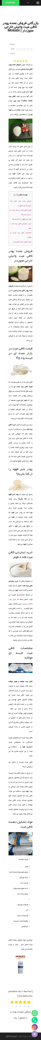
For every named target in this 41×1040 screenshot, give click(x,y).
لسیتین (25, 604)
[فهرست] (38, 3)
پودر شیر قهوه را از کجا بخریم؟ (21, 219)
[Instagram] (35, 1027)
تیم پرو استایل (11, 1036)
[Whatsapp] (35, 1013)
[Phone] (35, 1020)
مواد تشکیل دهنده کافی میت (22, 242)
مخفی (15, 195)
